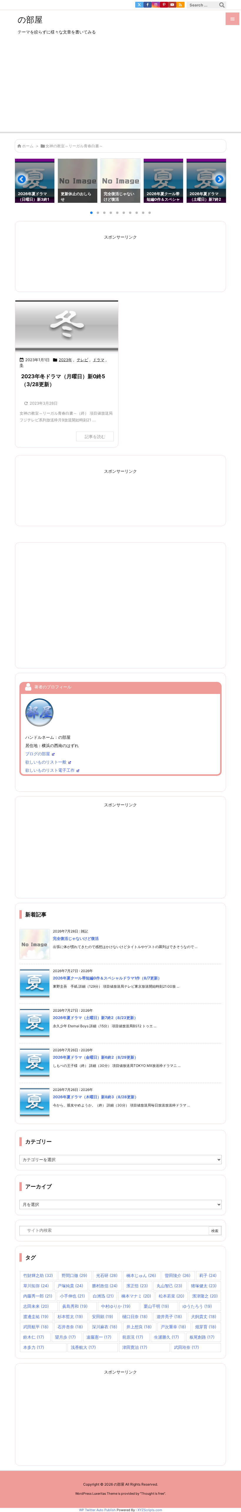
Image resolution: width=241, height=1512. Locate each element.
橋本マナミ (136, 1295)
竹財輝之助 (38, 1275)
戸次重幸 (173, 1326)
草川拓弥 (36, 1285)
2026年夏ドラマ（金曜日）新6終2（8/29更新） (95, 1057)
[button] (25, 182)
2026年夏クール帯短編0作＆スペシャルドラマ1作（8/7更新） (107, 978)
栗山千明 (156, 1306)
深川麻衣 (104, 1326)
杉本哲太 (70, 1316)
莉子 (208, 1275)
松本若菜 (171, 1295)
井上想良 (139, 1326)
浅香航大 (83, 1347)
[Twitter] (139, 5)
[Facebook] (147, 5)
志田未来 (36, 1306)
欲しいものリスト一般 (45, 761)
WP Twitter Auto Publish (97, 1510)
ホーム (28, 145)
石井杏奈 (70, 1326)
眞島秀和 (75, 1306)
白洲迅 (103, 1295)
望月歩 (65, 1336)
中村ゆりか (115, 1306)
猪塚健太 (204, 1285)
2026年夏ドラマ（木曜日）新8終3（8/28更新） (95, 1096)
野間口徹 (74, 1275)
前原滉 (132, 1336)
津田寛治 (134, 1347)
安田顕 (102, 1316)
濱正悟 (137, 1285)
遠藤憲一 (98, 1336)
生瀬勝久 (166, 1336)
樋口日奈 (135, 1316)
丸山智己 (169, 1285)
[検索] (221, 5)
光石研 (107, 1275)
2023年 (65, 359)
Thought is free (152, 1493)
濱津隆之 (205, 1295)
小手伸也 (72, 1295)
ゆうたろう (197, 1306)
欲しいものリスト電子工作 (50, 770)
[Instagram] (156, 5)
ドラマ (98, 359)
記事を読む (95, 436)
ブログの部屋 (37, 753)
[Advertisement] (120, 88)
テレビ (82, 359)
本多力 (33, 1347)
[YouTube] (172, 5)
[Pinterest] (164, 5)
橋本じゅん (141, 1275)
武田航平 (35, 1326)
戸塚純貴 (70, 1285)
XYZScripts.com (150, 1510)
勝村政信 (105, 1285)
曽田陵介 (177, 1275)
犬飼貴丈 (203, 1316)
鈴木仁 (33, 1336)
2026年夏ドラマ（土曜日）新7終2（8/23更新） (95, 1017)
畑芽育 (205, 1326)
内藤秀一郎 (37, 1295)
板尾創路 (202, 1336)
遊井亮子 (169, 1316)
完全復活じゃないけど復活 (76, 938)
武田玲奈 (186, 1347)
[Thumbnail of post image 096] (66, 326)
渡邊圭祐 (35, 1316)
